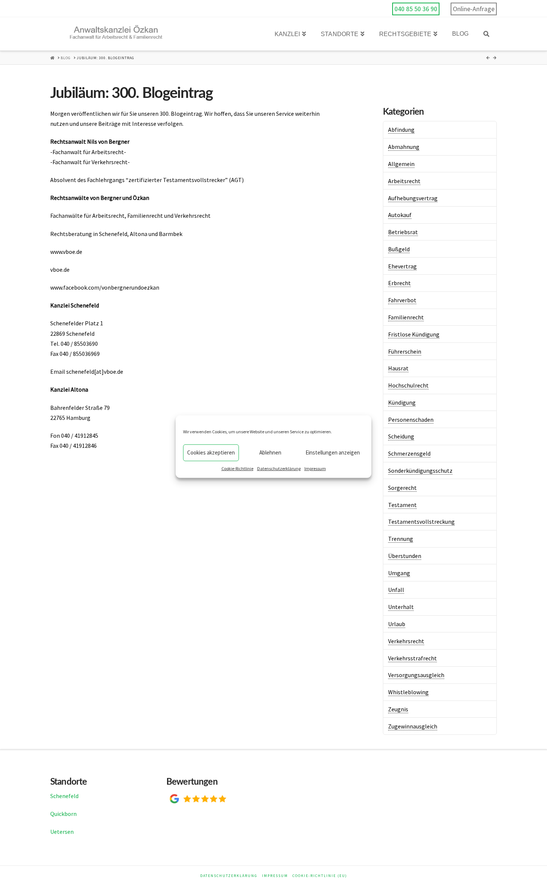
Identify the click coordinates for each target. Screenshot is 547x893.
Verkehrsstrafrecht (412, 658)
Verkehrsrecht (406, 641)
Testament (402, 504)
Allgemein (401, 164)
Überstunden (404, 555)
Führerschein (404, 351)
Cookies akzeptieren (211, 452)
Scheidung (401, 436)
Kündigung (402, 402)
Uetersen (62, 831)
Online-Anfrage (474, 9)
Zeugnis (398, 709)
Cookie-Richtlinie (237, 468)
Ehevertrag (402, 266)
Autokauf (400, 215)
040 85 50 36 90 (415, 9)
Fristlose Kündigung (413, 334)
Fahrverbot (402, 300)
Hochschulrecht (408, 385)
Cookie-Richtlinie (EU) (319, 875)
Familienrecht (406, 317)
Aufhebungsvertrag (413, 198)
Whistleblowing (408, 692)
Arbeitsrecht (404, 181)
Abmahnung (403, 146)
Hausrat (398, 368)
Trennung (400, 538)
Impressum (315, 468)
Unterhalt (401, 606)
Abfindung (401, 129)
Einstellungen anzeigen (333, 452)
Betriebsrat (403, 232)
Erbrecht (399, 283)
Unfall (396, 589)
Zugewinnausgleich (412, 726)
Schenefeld (64, 796)
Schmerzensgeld (409, 453)
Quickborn (63, 813)
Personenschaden (411, 419)
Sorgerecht (402, 487)
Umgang (399, 573)
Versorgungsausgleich (416, 675)
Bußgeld (399, 249)
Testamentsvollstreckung (421, 521)
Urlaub (396, 624)
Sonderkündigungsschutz (420, 470)
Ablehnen (270, 452)
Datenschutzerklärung (279, 468)
